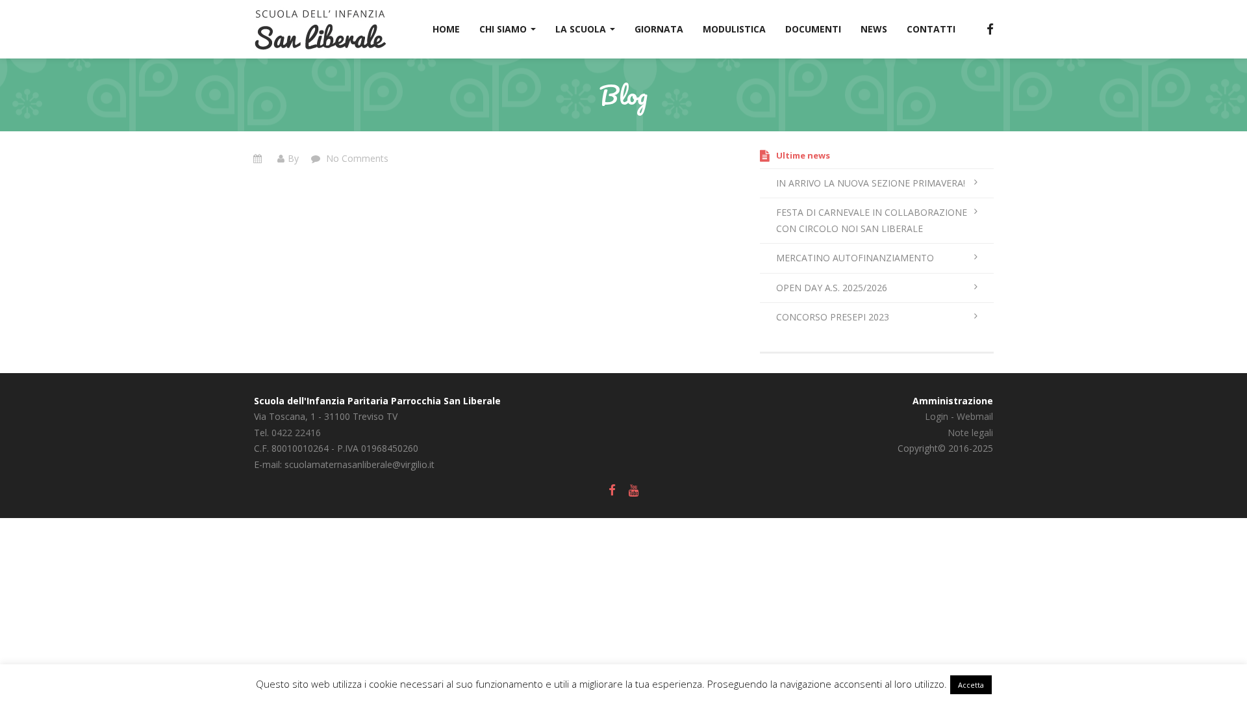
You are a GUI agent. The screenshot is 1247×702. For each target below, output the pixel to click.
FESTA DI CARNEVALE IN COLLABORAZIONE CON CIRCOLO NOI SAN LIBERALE (871, 220)
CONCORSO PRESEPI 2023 (832, 317)
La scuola (582, 29)
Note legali (970, 432)
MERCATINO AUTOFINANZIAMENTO (855, 258)
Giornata (659, 29)
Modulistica (734, 29)
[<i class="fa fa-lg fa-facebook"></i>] (984, 29)
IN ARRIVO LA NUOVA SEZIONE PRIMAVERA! (870, 183)
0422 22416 (296, 432)
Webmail (975, 416)
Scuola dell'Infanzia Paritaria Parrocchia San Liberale (377, 401)
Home (446, 29)
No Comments (355, 158)
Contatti (931, 29)
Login (936, 416)
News (874, 29)
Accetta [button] (971, 685)
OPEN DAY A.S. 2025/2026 (831, 287)
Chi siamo (504, 29)
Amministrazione (953, 401)
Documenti (813, 29)
